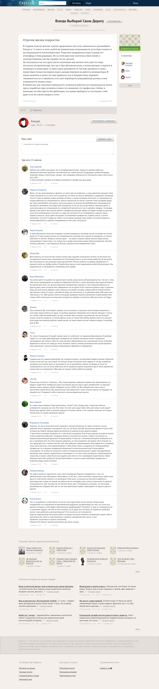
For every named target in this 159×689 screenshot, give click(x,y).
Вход (135, 3)
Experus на (106, 668)
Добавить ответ (105, 139)
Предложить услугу (68, 675)
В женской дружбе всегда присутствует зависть (103, 615)
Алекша (33, 307)
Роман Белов (35, 498)
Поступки (132, 10)
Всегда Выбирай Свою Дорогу (79, 20)
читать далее (53, 591)
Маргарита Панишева (39, 422)
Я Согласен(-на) (114, 21)
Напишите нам (25, 679)
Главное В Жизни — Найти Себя (65, 549)
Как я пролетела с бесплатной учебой (38, 601)
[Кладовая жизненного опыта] (26, 3)
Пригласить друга (67, 668)
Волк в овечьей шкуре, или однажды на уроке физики (46, 586)
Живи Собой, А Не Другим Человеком (34, 549)
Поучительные (38, 10)
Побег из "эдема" (27, 615)
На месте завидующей (91, 601)
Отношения (98, 10)
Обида (108, 10)
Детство (51, 10)
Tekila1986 (34, 253)
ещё (130, 85)
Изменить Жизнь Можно (127, 548)
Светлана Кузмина (129, 64)
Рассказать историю (68, 672)
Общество (78, 10)
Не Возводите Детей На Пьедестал (97, 560)
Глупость (84, 13)
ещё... (138, 571)
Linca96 (33, 379)
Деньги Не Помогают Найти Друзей (96, 549)
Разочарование (119, 10)
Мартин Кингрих (37, 356)
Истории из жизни (27, 668)
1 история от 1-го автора (79, 25)
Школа (60, 10)
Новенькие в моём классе (92, 586)
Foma (32, 332)
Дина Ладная (35, 402)
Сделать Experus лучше (29, 675)
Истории (76, 3)
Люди (88, 3)
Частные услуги (25, 672)
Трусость (74, 13)
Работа (68, 10)
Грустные (26, 10)
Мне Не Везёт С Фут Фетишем (125, 560)
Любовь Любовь (37, 470)
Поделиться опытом (129, 48)
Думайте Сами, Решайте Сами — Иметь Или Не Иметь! (67, 561)
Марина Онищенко (38, 190)
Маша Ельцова (36, 230)
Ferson (35, 121)
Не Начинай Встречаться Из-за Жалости (34, 561)
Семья (88, 10)
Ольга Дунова (36, 166)
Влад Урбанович (37, 276)
